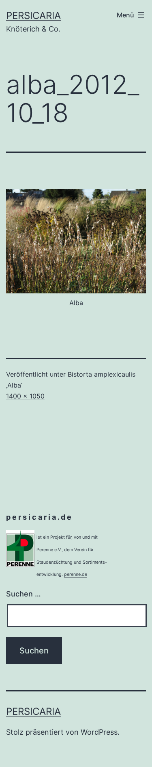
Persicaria (33, 15)
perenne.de (75, 574)
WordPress (99, 732)
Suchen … (23, 594)
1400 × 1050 (25, 396)
